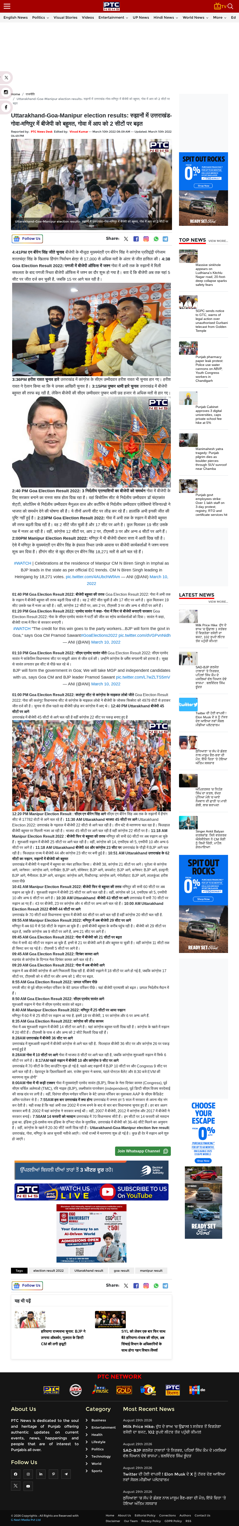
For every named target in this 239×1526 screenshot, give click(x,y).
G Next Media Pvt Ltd (26, 1520)
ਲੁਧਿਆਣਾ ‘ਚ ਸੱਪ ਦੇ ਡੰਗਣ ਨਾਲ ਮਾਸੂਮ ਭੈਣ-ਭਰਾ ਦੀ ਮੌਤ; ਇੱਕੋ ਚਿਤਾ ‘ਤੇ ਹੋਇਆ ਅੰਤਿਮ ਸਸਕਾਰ (211, 757)
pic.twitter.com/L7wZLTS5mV (143, 677)
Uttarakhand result (88, 1270)
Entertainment (111, 17)
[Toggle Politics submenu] (47, 17)
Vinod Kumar (79, 131)
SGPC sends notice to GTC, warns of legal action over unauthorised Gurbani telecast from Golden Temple (212, 321)
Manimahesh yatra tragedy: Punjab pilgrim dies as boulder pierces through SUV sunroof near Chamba (211, 459)
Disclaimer (113, 1521)
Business (98, 1420)
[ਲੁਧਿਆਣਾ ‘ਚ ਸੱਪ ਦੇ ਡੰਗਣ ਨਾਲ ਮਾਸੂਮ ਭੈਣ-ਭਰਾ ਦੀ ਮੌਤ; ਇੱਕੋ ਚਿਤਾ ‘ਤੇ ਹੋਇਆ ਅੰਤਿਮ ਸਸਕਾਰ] (188, 742)
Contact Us (202, 1515)
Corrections (167, 1515)
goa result (121, 1270)
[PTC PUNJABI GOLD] (124, 1390)
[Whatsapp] (156, 238)
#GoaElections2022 (99, 635)
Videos (88, 17)
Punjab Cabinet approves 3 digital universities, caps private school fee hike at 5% (209, 415)
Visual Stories (65, 17)
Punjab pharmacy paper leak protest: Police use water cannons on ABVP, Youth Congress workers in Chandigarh (209, 368)
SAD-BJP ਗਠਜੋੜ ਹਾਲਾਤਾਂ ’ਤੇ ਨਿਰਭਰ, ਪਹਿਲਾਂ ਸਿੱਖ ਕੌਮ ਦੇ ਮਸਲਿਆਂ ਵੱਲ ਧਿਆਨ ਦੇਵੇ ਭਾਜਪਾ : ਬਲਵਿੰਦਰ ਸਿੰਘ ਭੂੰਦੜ (211, 677)
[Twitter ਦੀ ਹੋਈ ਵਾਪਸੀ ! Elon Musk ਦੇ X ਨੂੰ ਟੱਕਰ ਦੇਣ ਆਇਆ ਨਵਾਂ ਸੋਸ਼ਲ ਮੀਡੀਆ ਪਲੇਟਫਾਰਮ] (188, 704)
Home (110, 1515)
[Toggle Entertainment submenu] (127, 17)
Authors (185, 1515)
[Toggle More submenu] (225, 17)
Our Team (131, 1521)
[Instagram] (146, 238)
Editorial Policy (145, 1515)
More (217, 17)
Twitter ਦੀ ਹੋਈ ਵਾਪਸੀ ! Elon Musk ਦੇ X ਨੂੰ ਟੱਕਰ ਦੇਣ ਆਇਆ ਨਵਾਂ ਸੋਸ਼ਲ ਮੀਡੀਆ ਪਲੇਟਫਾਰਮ (212, 719)
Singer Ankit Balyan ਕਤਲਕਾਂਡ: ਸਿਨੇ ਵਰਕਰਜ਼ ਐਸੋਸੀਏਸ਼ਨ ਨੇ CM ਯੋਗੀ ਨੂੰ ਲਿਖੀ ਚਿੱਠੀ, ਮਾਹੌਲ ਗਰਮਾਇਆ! (211, 839)
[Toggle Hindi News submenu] (177, 17)
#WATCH (22, 563)
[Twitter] (126, 239)
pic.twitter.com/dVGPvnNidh (145, 635)
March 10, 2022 (105, 642)
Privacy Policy (151, 1521)
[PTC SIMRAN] (172, 1390)
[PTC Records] (75, 1390)
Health (96, 1435)
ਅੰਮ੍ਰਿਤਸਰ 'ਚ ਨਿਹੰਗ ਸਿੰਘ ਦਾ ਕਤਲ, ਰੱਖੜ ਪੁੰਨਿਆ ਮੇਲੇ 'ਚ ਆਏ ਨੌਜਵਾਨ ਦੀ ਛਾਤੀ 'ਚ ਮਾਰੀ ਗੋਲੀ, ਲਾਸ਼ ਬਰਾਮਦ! (211, 797)
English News (16, 17)
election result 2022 (48, 1270)
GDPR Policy (173, 1521)
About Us (124, 1515)
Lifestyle (98, 1442)
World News (193, 17)
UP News (141, 17)
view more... (218, 241)
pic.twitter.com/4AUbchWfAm (93, 576)
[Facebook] (136, 238)
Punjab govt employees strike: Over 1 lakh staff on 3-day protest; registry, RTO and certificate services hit (211, 505)
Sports (96, 1471)
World (96, 1464)
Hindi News (164, 17)
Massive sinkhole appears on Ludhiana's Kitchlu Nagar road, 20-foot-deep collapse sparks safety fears (211, 275)
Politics (38, 17)
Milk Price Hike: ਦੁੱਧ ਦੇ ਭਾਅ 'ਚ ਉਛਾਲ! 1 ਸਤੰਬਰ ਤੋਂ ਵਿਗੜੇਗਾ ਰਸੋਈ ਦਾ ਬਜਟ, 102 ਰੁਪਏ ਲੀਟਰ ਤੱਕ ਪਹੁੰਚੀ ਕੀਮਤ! (211, 633)
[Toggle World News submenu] (207, 17)
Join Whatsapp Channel (138, 1151)
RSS (188, 1521)
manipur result (151, 1270)
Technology (101, 1456)
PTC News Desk (42, 131)
